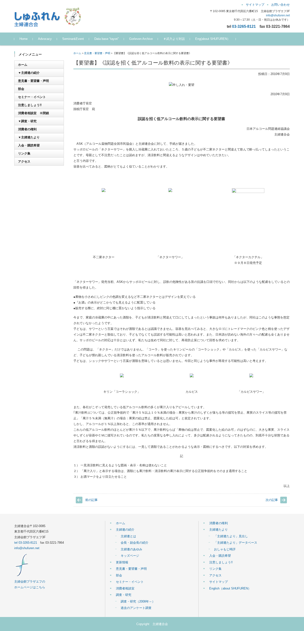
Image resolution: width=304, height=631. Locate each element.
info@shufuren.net (278, 15)
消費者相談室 (125, 588)
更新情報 (122, 562)
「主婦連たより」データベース (235, 542)
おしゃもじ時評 (225, 549)
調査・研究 (123, 595)
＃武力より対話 (174, 39)
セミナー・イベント (32, 97)
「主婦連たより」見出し (231, 536)
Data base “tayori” (106, 39)
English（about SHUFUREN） (230, 588)
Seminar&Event (73, 39)
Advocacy (45, 39)
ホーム (77, 53)
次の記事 (272, 500)
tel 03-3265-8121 (25, 542)
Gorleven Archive (141, 39)
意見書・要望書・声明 (97, 53)
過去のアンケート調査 (136, 608)
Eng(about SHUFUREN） (212, 39)
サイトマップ (218, 582)
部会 (21, 89)
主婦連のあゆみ (131, 549)
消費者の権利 (27, 129)
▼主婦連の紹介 (29, 73)
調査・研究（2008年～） (138, 601)
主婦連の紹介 (125, 529)
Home (23, 39)
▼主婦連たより (29, 137)
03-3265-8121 (244, 26)
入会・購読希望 (29, 145)
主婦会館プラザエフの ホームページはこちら (29, 584)
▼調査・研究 (27, 121)
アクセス (24, 161)
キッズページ (130, 555)
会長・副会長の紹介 (134, 542)
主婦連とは (128, 536)
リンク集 (24, 153)
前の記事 (91, 500)
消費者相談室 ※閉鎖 (33, 113)
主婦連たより (218, 529)
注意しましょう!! (30, 105)
